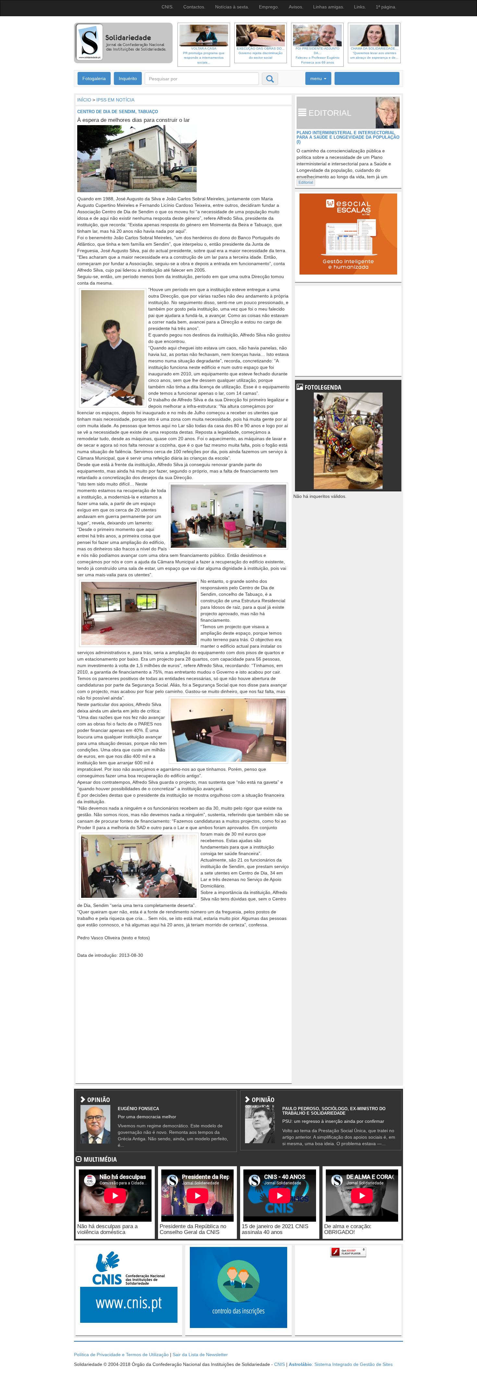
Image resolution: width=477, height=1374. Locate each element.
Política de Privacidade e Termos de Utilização (121, 1354)
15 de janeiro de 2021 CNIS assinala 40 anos (275, 1229)
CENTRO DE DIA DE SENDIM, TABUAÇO (117, 111)
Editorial (306, 182)
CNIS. (168, 6)
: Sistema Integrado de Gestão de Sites (341, 1364)
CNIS (279, 1364)
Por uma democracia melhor (147, 1116)
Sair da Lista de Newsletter (200, 1354)
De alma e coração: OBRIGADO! (348, 1229)
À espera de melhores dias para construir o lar (133, 120)
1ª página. (386, 6)
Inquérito (128, 78)
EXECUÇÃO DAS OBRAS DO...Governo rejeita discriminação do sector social (261, 53)
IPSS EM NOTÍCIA (115, 99)
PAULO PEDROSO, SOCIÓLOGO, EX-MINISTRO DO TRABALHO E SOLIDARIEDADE (333, 1111)
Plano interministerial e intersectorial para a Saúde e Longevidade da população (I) (348, 137)
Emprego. (269, 6)
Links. (360, 6)
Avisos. (296, 6)
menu (316, 78)
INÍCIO (84, 99)
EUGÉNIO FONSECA (138, 1108)
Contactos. (194, 6)
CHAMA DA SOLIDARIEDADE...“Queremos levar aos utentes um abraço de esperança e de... (374, 53)
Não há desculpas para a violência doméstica (107, 1229)
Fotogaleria (94, 78)
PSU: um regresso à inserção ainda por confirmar (333, 1121)
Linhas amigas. (328, 6)
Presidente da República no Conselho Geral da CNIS (193, 1229)
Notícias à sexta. (232, 6)
